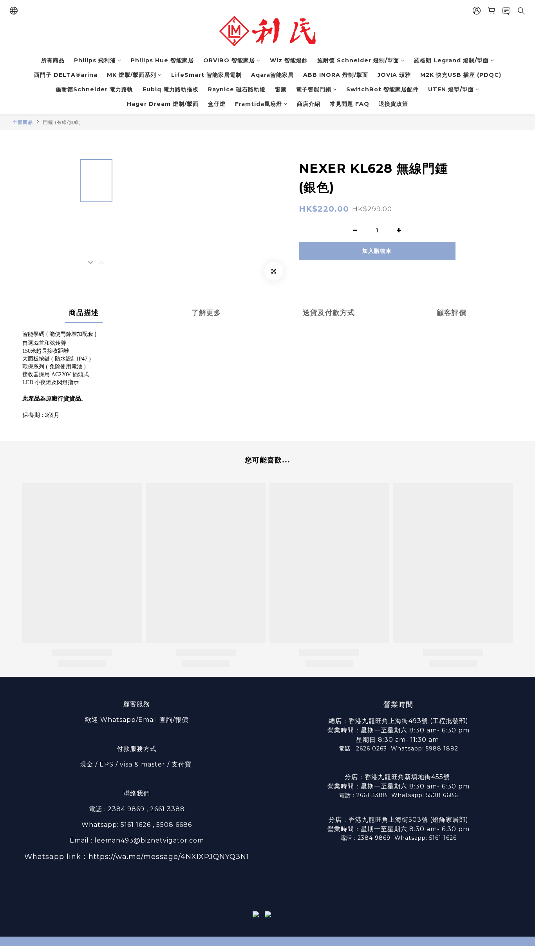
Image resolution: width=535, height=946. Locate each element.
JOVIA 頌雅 (394, 74)
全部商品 (23, 122)
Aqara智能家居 (272, 74)
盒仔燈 (217, 103)
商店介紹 (308, 103)
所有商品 (53, 60)
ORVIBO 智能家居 (229, 60)
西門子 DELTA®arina (66, 74)
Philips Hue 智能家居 (162, 60)
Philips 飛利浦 (95, 60)
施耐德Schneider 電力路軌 (94, 89)
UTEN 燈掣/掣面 (451, 89)
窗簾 (281, 89)
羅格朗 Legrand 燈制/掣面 (451, 60)
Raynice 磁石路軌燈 (237, 89)
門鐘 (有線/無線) (62, 122)
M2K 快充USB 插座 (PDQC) (460, 74)
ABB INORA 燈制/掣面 (335, 74)
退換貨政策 (393, 103)
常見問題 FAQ (349, 103)
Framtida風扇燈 (258, 103)
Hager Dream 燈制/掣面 (163, 103)
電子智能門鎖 (313, 89)
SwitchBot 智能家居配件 (382, 89)
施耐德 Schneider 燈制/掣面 (358, 60)
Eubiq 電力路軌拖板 (171, 89)
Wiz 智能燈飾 (289, 60)
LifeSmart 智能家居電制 (206, 74)
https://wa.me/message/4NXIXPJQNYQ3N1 (169, 856)
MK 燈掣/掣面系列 (131, 74)
